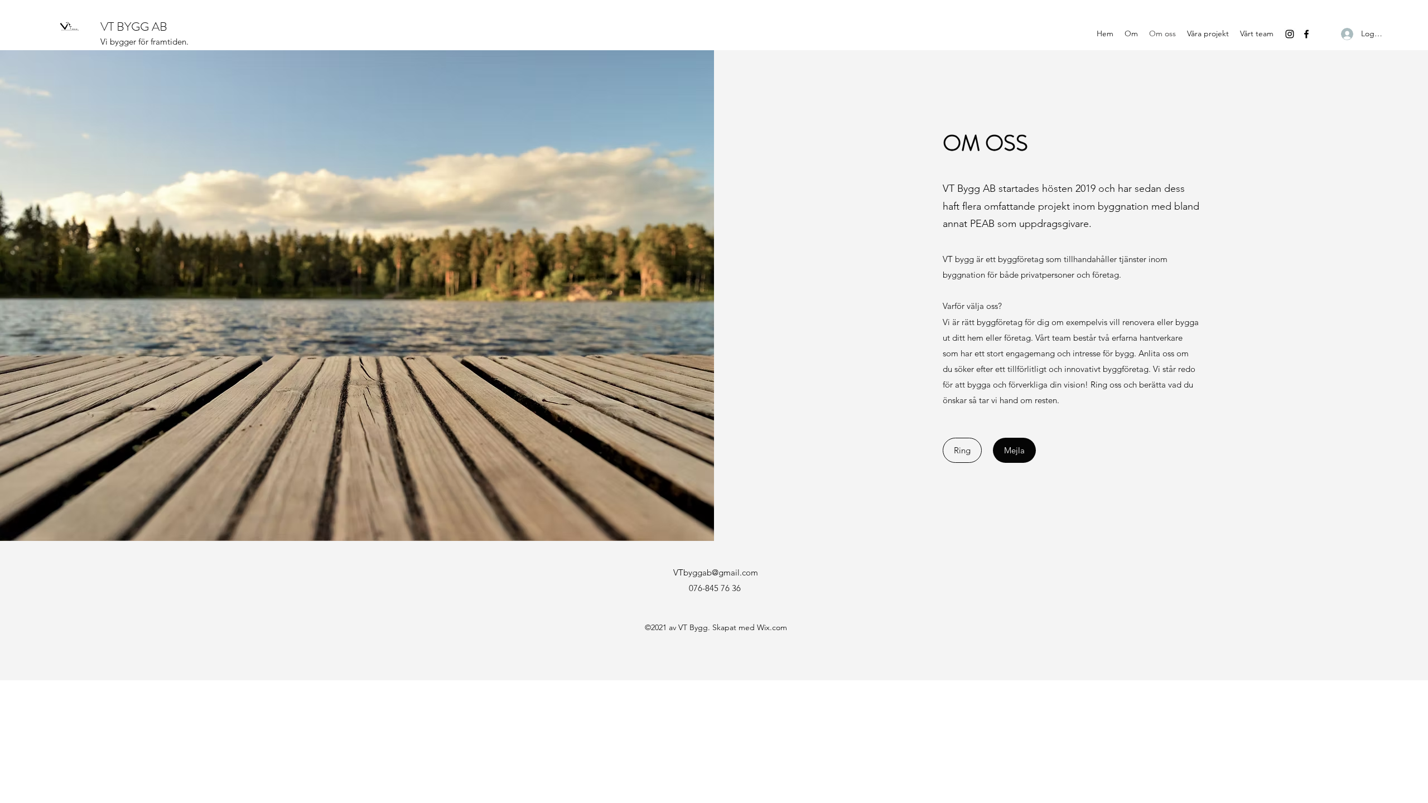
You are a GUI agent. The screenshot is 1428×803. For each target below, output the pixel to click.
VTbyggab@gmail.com (715, 572)
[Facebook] (1306, 34)
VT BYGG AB (133, 26)
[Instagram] (1289, 34)
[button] (962, 450)
